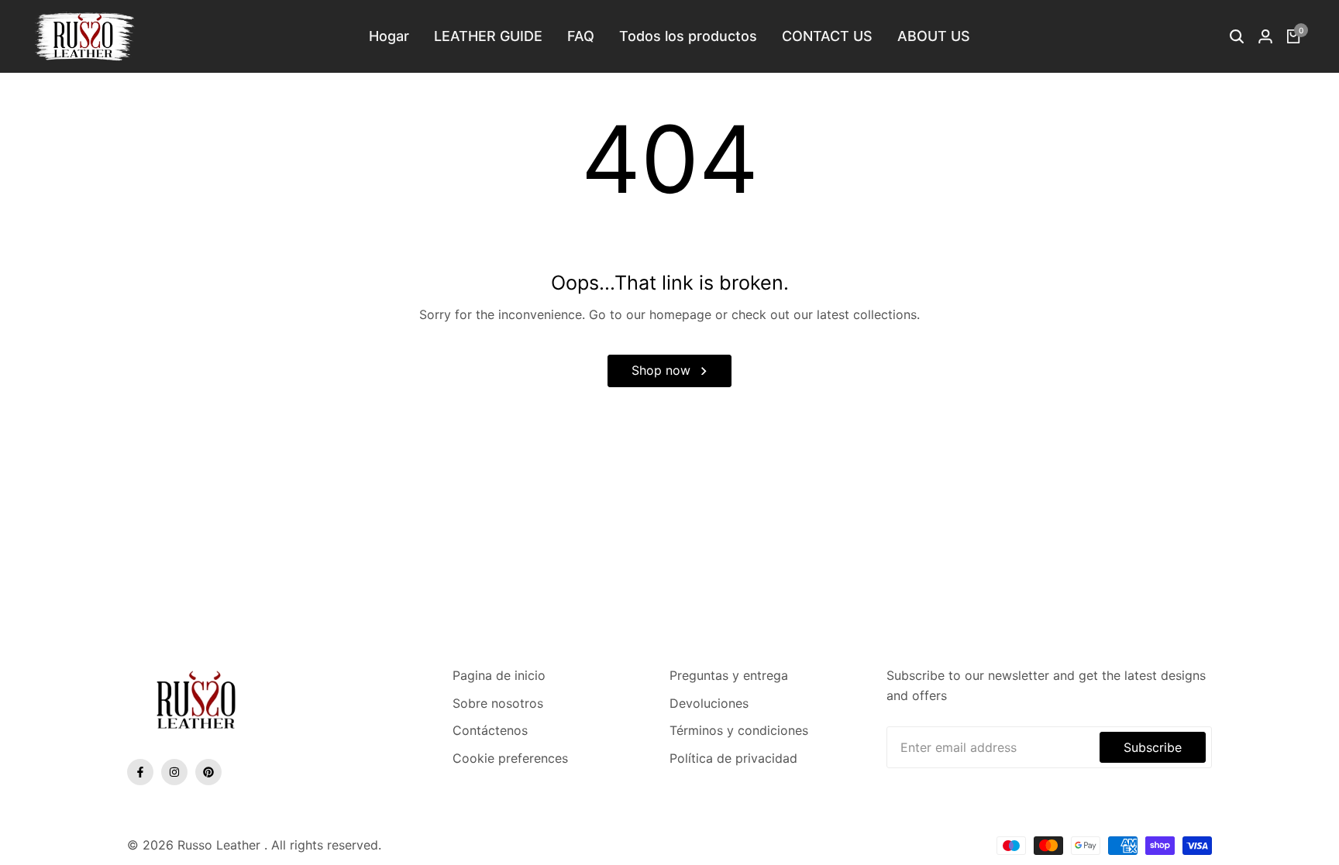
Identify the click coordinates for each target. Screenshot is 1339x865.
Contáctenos (490, 730)
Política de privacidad (733, 758)
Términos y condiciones (739, 730)
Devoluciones (709, 703)
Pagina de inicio (499, 675)
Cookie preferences (510, 758)
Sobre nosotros (498, 703)
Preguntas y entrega (729, 675)
